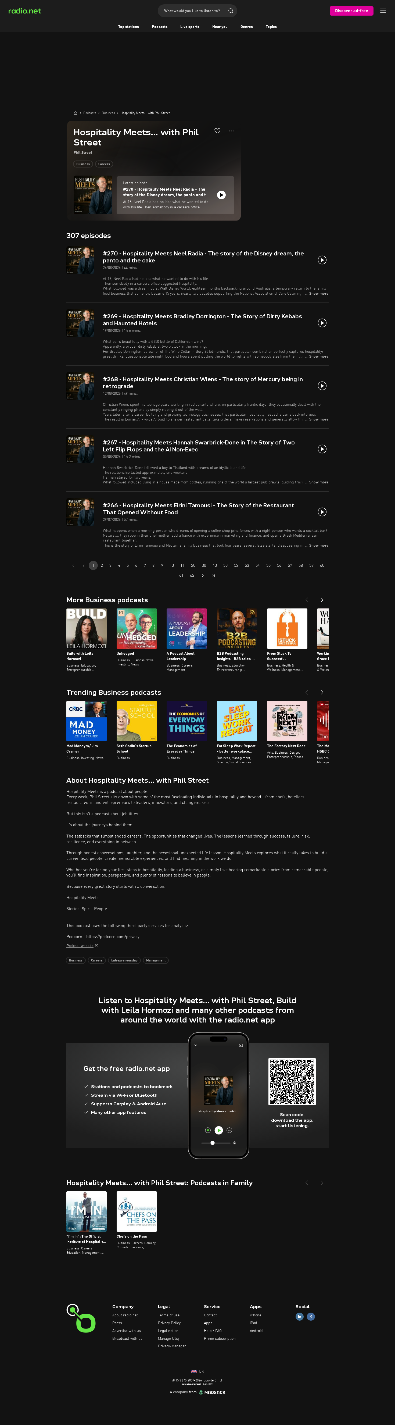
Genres (246, 27)
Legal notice (168, 1331)
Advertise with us (126, 1331)
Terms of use (168, 1315)
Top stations (128, 27)
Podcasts (159, 27)
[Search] (231, 11)
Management (156, 960)
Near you (220, 27)
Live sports (189, 27)
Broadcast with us (127, 1339)
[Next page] (203, 575)
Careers (104, 164)
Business (83, 164)
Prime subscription (220, 1339)
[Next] (322, 597)
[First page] (73, 565)
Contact (210, 1315)
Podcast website (80, 946)
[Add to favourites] (217, 130)
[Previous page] (83, 565)
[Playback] (221, 195)
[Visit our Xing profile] (311, 1317)
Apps (208, 1323)
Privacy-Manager (172, 1346)
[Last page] (213, 575)
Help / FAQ (213, 1331)
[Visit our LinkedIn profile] (299, 1317)
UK (201, 1371)
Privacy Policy (169, 1323)
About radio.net (125, 1315)
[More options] (231, 131)
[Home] (75, 113)
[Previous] (306, 597)
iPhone (255, 1315)
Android (256, 1331)
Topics (271, 27)
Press (117, 1323)
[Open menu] (383, 11)
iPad (253, 1323)
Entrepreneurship (124, 960)
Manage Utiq (168, 1339)
